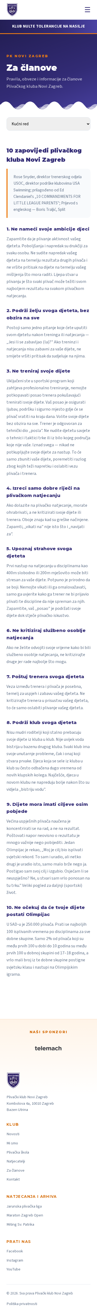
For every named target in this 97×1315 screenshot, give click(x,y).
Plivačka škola (17, 1152)
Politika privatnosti (21, 1304)
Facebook (14, 1251)
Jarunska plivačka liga (24, 1206)
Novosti (12, 1134)
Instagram (14, 1260)
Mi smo (12, 1143)
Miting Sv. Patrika (20, 1224)
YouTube (13, 1269)
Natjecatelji (15, 1161)
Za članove (15, 1170)
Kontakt (13, 1179)
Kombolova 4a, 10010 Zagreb (30, 1103)
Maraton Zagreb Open (24, 1215)
